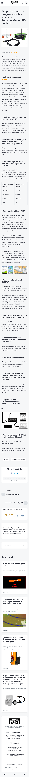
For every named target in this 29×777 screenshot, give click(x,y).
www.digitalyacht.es (8, 535)
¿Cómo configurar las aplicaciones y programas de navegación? (15, 755)
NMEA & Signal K (19, 736)
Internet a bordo (10, 736)
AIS (6, 735)
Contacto (19, 764)
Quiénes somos (11, 764)
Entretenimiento (12, 735)
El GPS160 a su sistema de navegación (14, 746)
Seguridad (10, 738)
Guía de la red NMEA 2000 (14, 750)
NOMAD (6, 459)
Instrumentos (20, 735)
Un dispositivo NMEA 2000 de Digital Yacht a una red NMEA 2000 (15, 752)
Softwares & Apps (17, 738)
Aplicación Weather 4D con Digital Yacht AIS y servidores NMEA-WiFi (13, 601)
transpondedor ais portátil (18, 459)
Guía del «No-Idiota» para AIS (14, 564)
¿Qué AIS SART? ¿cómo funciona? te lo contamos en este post (14, 639)
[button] (2, 3)
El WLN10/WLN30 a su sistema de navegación (15, 748)
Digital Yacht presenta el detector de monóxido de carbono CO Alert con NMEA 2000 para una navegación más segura (14, 679)
